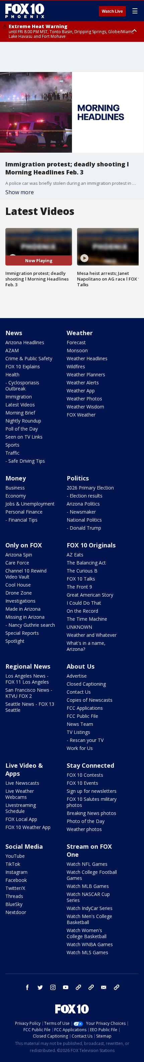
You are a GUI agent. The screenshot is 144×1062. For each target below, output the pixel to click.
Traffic (12, 453)
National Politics (84, 520)
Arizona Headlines (24, 342)
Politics (78, 478)
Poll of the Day (21, 429)
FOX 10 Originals (91, 545)
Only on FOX (23, 545)
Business (15, 487)
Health (12, 374)
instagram (53, 987)
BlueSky (13, 904)
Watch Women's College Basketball (86, 933)
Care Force (17, 562)
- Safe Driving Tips (25, 461)
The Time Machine (87, 619)
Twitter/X (15, 888)
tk (78, 987)
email (103, 987)
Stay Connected (90, 765)
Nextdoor (15, 912)
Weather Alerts (83, 382)
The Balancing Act (86, 562)
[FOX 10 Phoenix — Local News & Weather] (24, 11)
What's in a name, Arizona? (86, 646)
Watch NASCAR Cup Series (88, 897)
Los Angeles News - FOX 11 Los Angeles (27, 679)
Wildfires (76, 366)
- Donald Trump (84, 528)
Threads (14, 896)
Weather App (81, 390)
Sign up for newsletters (92, 791)
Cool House (18, 585)
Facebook (16, 880)
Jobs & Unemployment (30, 504)
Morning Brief (20, 412)
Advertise (77, 676)
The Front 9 (79, 587)
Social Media (24, 846)
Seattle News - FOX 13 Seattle (29, 707)
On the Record (82, 611)
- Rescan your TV (85, 740)
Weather (80, 333)
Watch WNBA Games (90, 944)
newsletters (116, 987)
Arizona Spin (18, 554)
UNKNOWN (79, 627)
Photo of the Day (85, 821)
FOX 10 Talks (81, 579)
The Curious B (82, 570)
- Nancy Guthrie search (30, 625)
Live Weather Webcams (19, 794)
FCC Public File (82, 716)
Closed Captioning (86, 684)
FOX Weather (81, 414)
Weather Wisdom (85, 406)
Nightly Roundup (23, 421)
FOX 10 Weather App (28, 827)
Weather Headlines (87, 358)
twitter (40, 987)
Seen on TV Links (24, 437)
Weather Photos (84, 398)
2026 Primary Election (90, 487)
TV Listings (78, 732)
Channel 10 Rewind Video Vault (26, 573)
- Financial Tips (21, 520)
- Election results (84, 495)
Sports (12, 445)
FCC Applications (85, 708)
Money (15, 478)
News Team (80, 724)
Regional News (27, 666)
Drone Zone (18, 593)
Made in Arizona (23, 609)
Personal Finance (24, 512)
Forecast (76, 342)
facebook (27, 987)
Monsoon (77, 350)
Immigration (18, 396)
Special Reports (22, 633)
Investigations (20, 601)
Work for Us (80, 748)
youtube (65, 987)
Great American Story (90, 595)
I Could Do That (84, 603)
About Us (80, 666)
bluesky (91, 987)
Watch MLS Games (87, 952)
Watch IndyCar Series (90, 908)
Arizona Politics (83, 504)
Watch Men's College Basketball (89, 919)
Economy (15, 495)
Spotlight (14, 641)
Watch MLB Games (88, 886)
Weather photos (84, 829)
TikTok (12, 864)
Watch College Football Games (92, 875)
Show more (19, 192)
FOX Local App (21, 819)
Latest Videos (20, 404)
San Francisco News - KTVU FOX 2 (28, 693)
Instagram (16, 872)
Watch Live (112, 11)
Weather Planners (86, 374)
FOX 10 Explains (22, 366)
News (13, 333)
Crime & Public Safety (28, 358)
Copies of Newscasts (90, 700)
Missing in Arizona (25, 617)
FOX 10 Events (82, 783)
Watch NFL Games (87, 864)
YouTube (15, 856)
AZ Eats (75, 554)
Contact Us (79, 692)
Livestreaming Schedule (20, 808)
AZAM (12, 350)
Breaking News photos (91, 813)
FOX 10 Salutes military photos (92, 802)
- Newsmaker (81, 512)
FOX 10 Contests (85, 775)
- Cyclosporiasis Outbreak (22, 385)
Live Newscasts (22, 783)
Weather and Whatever (92, 635)
